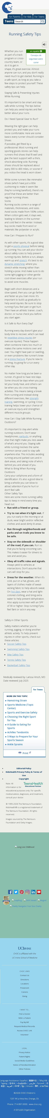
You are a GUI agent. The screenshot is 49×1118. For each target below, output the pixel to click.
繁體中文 (33, 1080)
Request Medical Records (24, 1026)
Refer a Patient (25, 1018)
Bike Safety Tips (15, 654)
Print (25, 753)
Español (23, 1080)
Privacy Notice (24, 1052)
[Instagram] (27, 892)
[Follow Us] (16, 892)
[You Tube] (39, 892)
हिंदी (36, 1086)
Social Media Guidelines (24, 1060)
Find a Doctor (24, 1014)
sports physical (21, 246)
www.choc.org (35, 1104)
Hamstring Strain (17, 700)
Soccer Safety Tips (16, 643)
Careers (24, 992)
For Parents (15, 16)
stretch (23, 260)
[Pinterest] (21, 892)
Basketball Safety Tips (18, 665)
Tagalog (4, 1083)
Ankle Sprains (15, 744)
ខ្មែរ (23, 1086)
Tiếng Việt (43, 1080)
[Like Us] (10, 892)
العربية (9, 1086)
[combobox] (27, 21)
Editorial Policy (24, 768)
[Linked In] (33, 892)
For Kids (27, 16)
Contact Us (24, 975)
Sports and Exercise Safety (22, 712)
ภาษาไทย (44, 1086)
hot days (15, 591)
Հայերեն (22, 1083)
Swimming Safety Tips (18, 649)
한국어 (12, 1083)
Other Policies (24, 1069)
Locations (25, 983)
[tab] (37, 690)
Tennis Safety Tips (16, 659)
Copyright (24, 778)
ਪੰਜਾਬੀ (17, 1086)
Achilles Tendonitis (18, 732)
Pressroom (24, 988)
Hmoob (29, 1086)
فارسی (32, 1083)
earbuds (23, 436)
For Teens (39, 16)
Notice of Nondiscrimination (24, 1065)
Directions (25, 979)
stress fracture (17, 359)
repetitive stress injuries (19, 337)
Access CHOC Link (24, 1030)
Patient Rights (24, 1056)
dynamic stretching (15, 264)
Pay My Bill (24, 1022)
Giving (24, 996)
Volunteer (24, 1034)
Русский (40, 1083)
